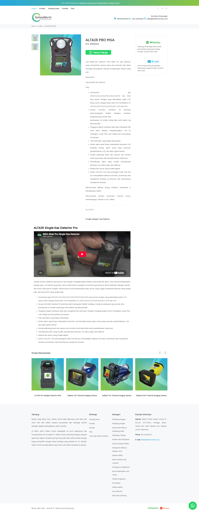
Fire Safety (116, 483)
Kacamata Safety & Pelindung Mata (119, 429)
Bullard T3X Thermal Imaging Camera (116, 395)
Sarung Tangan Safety (120, 444)
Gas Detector (104, 219)
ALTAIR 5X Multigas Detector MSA (47, 395)
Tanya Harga (100, 52)
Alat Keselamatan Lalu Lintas (120, 473)
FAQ (72, 8)
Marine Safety (117, 487)
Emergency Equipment (121, 467)
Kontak (65, 8)
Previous (160, 353)
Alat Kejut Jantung (119, 495)
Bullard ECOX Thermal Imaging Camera (151, 395)
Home (34, 8)
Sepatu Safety (117, 455)
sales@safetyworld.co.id (150, 440)
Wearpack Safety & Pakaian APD (119, 449)
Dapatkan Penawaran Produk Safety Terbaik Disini (80, 3)
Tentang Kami (53, 8)
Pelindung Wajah (118, 424)
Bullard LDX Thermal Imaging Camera (82, 395)
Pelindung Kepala (118, 419)
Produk (42, 8)
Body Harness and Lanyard (119, 461)
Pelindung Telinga (119, 435)
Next (165, 353)
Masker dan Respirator (121, 439)
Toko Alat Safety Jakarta (98, 436)
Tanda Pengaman (119, 479)
